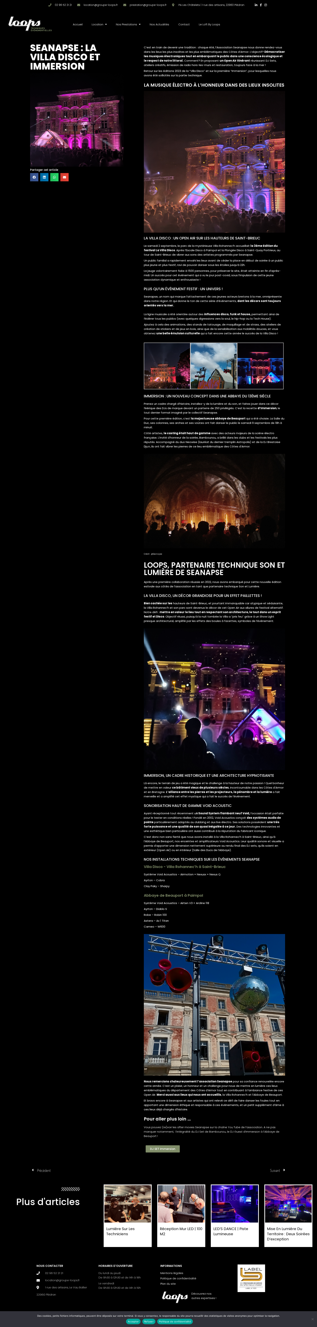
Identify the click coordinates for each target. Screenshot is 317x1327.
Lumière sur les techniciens (120, 1231)
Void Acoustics (229, 841)
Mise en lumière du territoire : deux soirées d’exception (288, 1234)
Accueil (78, 24)
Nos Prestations (126, 24)
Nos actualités (159, 24)
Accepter (133, 1321)
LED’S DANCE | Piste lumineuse (230, 1231)
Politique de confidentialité (175, 1321)
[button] (34, 177)
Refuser (149, 1321)
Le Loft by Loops (209, 24)
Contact (184, 24)
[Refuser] (312, 1319)
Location (97, 24)
